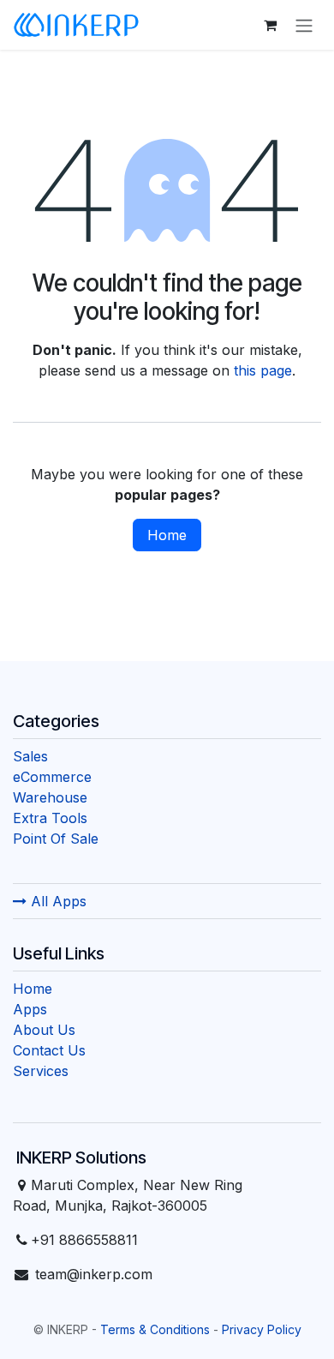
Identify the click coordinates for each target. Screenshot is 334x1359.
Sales (30, 756)
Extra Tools (50, 818)
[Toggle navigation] (304, 25)
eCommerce (52, 776)
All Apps (56, 901)
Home (167, 535)
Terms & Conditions (155, 1329)
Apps (30, 1009)
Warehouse (50, 797)
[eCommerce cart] (270, 25)
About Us (44, 1029)
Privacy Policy (261, 1329)
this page (263, 370)
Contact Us (49, 1050)
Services (41, 1070)
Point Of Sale (55, 838)
